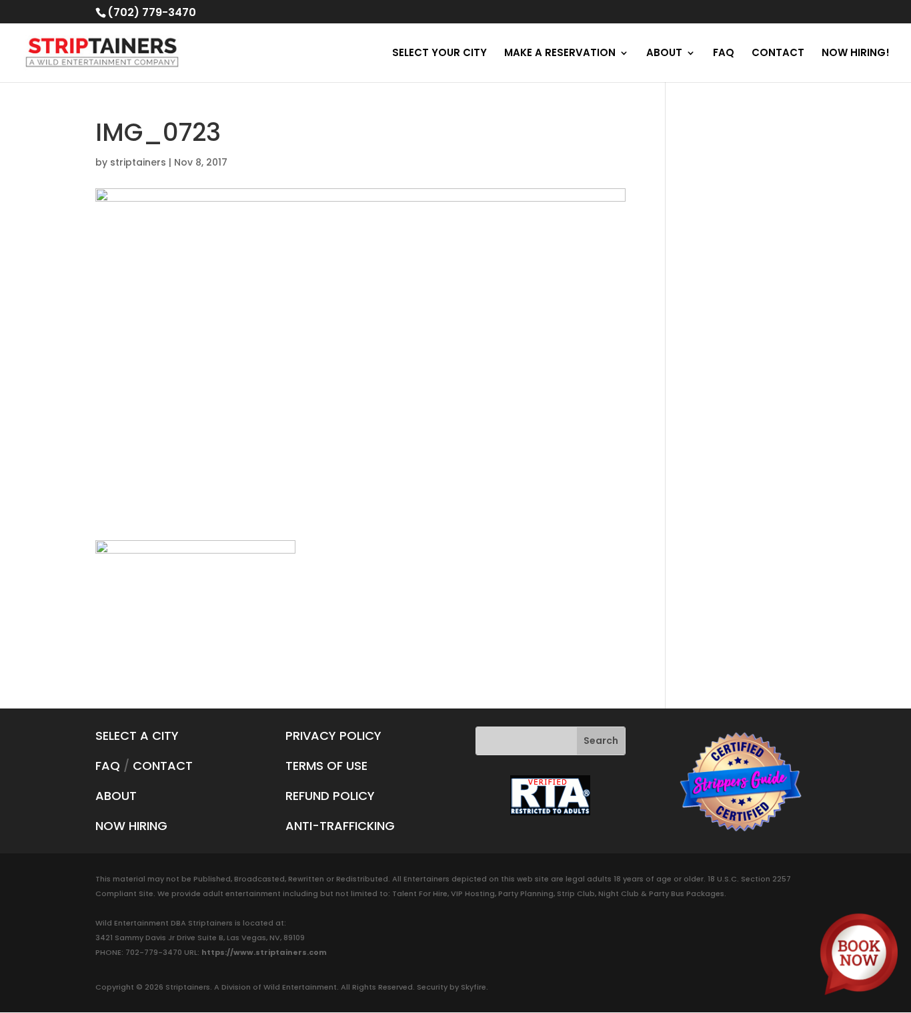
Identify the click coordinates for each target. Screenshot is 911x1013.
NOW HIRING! (856, 53)
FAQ (723, 53)
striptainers (138, 162)
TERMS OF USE (326, 765)
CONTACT (778, 53)
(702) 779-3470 (151, 12)
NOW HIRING (131, 825)
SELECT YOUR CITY (439, 53)
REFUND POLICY (330, 795)
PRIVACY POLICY (333, 735)
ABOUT (664, 53)
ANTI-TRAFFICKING (340, 825)
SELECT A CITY (137, 735)
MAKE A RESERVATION (560, 53)
